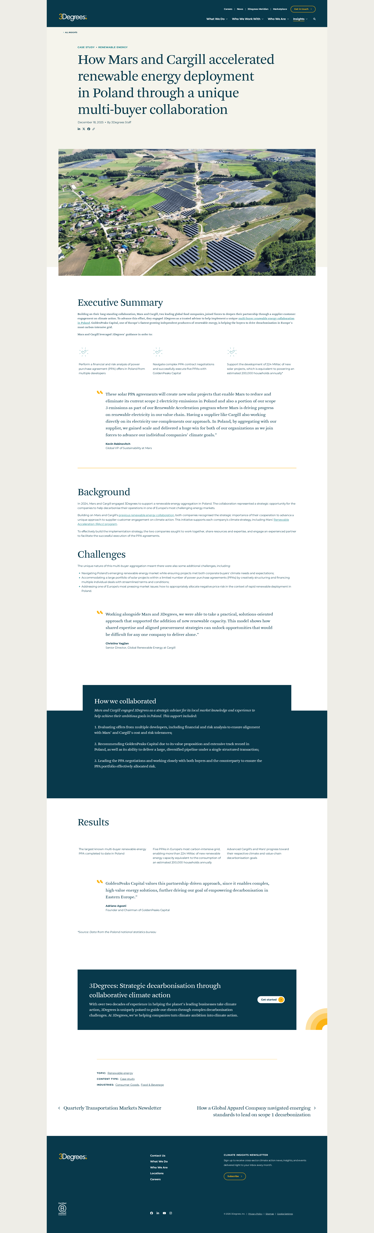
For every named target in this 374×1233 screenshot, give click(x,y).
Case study (127, 1079)
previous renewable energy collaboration (146, 515)
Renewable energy (120, 1073)
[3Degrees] (72, 17)
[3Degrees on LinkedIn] (158, 1213)
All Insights (71, 32)
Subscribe (233, 1176)
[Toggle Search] (314, 19)
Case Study (86, 47)
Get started (269, 999)
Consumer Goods (127, 1084)
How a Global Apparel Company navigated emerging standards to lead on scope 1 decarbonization (253, 1111)
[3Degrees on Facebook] (151, 1213)
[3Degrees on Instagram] (170, 1213)
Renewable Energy (113, 47)
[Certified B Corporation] (62, 1208)
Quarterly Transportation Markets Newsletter (112, 1108)
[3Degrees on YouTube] (164, 1213)
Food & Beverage (152, 1084)
